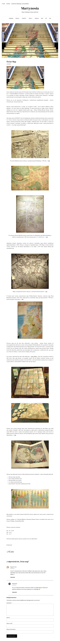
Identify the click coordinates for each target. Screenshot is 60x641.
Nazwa (8, 617)
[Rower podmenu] (32, 18)
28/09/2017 (12, 568)
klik (49, 160)
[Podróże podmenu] (26, 18)
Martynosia (30, 8)
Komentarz (9, 603)
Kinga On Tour (13, 567)
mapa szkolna (34, 356)
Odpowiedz (12, 577)
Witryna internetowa (11, 629)
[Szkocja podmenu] (19, 18)
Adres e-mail (10, 623)
